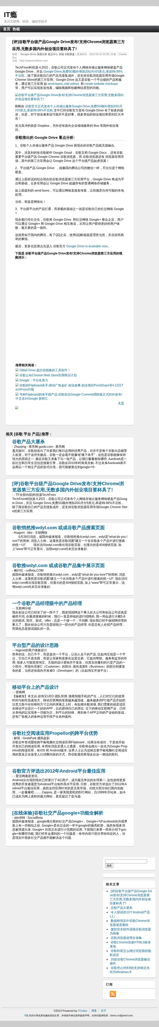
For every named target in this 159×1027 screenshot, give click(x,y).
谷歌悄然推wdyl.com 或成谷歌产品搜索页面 (58, 527)
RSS (113, 994)
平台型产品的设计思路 (35, 645)
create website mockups (101, 83)
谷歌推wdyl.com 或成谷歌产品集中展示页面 (58, 565)
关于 (103, 1010)
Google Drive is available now (87, 246)
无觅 (121, 403)
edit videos (71, 83)
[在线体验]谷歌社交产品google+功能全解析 (57, 812)
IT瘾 (10, 15)
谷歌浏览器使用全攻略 (126, 937)
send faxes (55, 83)
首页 (6, 29)
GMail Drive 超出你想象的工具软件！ (45, 370)
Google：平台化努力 (33, 380)
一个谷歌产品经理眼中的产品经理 (47, 603)
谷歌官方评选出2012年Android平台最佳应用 (58, 771)
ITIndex (82, 1010)
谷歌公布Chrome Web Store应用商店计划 (48, 375)
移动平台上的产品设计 (35, 687)
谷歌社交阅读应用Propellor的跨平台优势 (55, 733)
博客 (94, 1010)
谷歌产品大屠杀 (28, 441)
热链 (16, 29)
